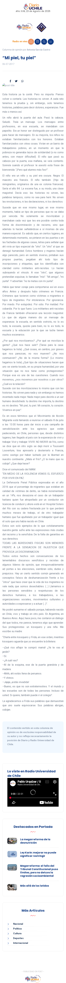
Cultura (17, 933)
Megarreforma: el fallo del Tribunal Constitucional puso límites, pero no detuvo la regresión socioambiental (39, 871)
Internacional (20, 943)
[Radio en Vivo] (31, 42)
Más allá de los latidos (34, 885)
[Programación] (38, 42)
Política (17, 928)
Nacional (18, 923)
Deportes (18, 938)
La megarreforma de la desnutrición (35, 841)
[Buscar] (44, 42)
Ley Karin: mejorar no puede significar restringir (38, 854)
